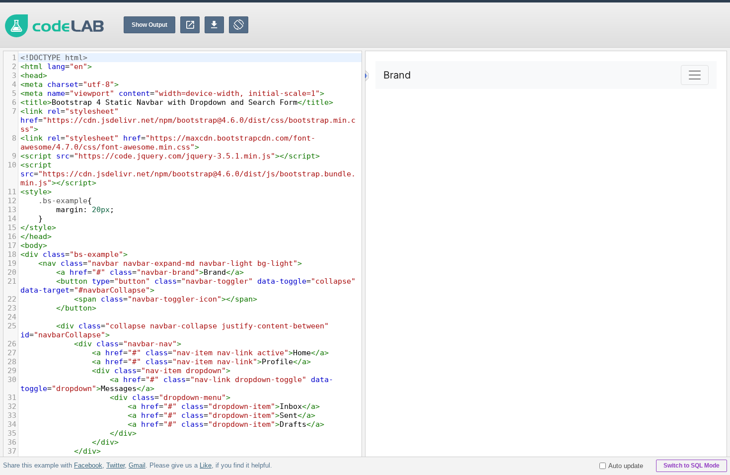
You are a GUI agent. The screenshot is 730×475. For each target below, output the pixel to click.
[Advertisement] (549, 24)
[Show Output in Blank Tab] (190, 24)
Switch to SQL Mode (691, 465)
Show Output (149, 24)
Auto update (625, 466)
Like (206, 465)
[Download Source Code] (214, 24)
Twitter (115, 465)
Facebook (88, 465)
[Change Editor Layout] (238, 24)
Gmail (137, 465)
